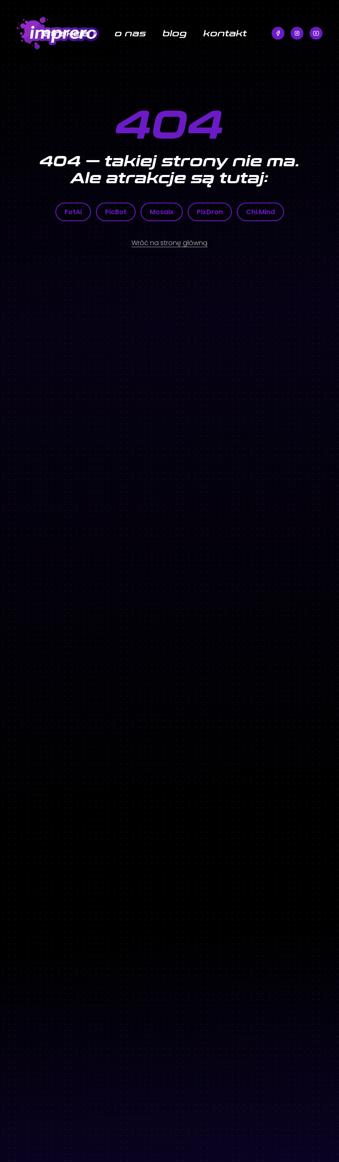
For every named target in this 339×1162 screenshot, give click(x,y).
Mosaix (162, 212)
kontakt (225, 32)
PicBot (116, 212)
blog (174, 32)
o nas (130, 32)
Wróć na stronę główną (169, 243)
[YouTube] (316, 33)
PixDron (210, 212)
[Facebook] (278, 33)
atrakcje (66, 32)
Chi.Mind (260, 212)
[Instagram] (297, 33)
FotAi (73, 212)
